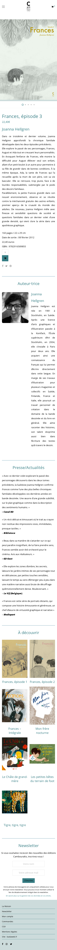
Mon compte (7, 916)
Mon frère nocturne (42, 731)
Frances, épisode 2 (42, 682)
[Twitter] (11, 944)
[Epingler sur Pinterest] (11, 266)
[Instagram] (7, 944)
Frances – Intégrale (14, 731)
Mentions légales (9, 931)
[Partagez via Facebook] (2, 266)
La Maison (6, 906)
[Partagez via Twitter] (6, 266)
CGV (4, 926)
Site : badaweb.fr (9, 936)
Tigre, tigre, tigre (15, 825)
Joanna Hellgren (15, 129)
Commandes (7, 921)
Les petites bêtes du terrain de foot (42, 779)
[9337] (5, 258)
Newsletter (7, 911)
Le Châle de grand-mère (14, 779)
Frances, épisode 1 (14, 682)
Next (54, 59)
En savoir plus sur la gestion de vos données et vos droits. (28, 896)
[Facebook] (2, 944)
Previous (2, 59)
